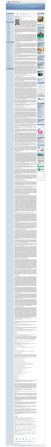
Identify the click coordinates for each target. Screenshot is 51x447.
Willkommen (11, 10)
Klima (7, 54)
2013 (7, 33)
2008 (7, 37)
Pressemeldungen (9, 58)
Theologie (31, 441)
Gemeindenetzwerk (14, 1)
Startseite (8, 10)
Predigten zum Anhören (23, 10)
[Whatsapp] (26, 439)
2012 (7, 34)
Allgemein (8, 43)
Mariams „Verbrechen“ (17, 443)
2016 (7, 31)
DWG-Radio (39, 108)
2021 (7, 27)
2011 (7, 35)
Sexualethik (8, 61)
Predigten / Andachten (9, 57)
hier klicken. (38, 80)
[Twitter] (19, 439)
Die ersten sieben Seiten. (40, 78)
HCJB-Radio (39, 111)
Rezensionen (8, 59)
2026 (7, 23)
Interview (8, 51)
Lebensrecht (8, 55)
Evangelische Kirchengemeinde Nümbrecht (39, 110)
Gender (8, 49)
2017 (7, 30)
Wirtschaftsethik (9, 67)
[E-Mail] (30, 439)
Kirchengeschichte (9, 53)
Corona (8, 46)
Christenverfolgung (9, 45)
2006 (7, 39)
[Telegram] (23, 439)
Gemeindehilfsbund (29, 10)
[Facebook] (16, 439)
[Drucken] (33, 439)
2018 (7, 29)
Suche (18, 10)
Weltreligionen (8, 66)
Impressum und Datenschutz (39, 10)
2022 (7, 26)
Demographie (8, 47)
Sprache (8, 62)
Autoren (15, 10)
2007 (7, 38)
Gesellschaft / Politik (9, 50)
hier (42, 40)
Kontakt (34, 10)
